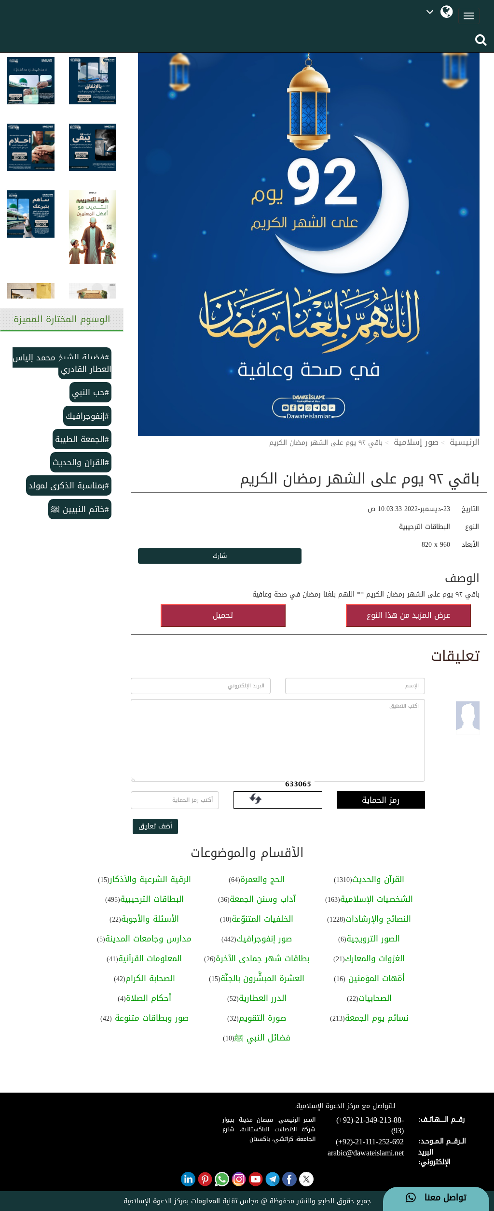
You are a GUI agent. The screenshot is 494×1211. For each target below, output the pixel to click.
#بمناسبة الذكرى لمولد (68, 485)
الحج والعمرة (262, 879)
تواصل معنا (441, 1198)
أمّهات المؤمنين (375, 978)
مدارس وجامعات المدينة (148, 938)
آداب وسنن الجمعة (263, 899)
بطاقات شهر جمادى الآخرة (263, 958)
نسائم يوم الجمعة (377, 1018)
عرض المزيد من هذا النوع (408, 615)
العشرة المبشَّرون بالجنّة (262, 978)
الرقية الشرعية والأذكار (150, 879)
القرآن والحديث (378, 879)
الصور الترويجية (373, 938)
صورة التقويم (262, 1018)
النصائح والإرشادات (378, 918)
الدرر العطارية (263, 998)
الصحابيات (375, 998)
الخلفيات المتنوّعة (262, 918)
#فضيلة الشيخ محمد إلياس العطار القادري (62, 363)
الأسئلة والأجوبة (150, 918)
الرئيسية (465, 442)
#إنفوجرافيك (87, 416)
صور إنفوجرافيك (264, 938)
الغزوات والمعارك (375, 958)
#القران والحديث (81, 462)
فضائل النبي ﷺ (262, 1037)
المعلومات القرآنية (150, 958)
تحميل (223, 615)
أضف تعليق (155, 826)
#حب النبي (90, 392)
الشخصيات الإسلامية (376, 899)
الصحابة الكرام (150, 978)
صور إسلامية (416, 442)
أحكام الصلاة (148, 998)
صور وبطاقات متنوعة (150, 1018)
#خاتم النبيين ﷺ (80, 509)
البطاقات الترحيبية (152, 899)
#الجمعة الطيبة (82, 439)
